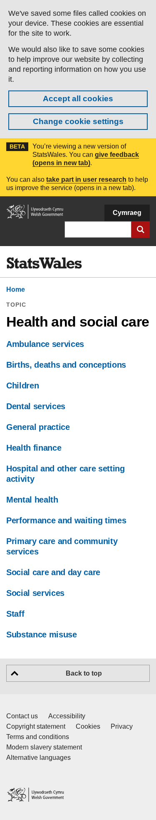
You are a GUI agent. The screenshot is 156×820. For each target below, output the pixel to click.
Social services (35, 593)
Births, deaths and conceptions (66, 364)
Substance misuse (41, 634)
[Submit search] (140, 229)
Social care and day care (53, 572)
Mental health (32, 499)
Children (22, 385)
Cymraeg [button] (127, 212)
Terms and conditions (37, 736)
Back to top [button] (84, 673)
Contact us (22, 716)
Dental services (35, 406)
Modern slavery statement (44, 747)
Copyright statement (35, 726)
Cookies (88, 726)
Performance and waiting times (66, 520)
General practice (38, 427)
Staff (15, 613)
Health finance (33, 447)
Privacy (122, 726)
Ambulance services (45, 344)
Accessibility (66, 716)
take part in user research (86, 179)
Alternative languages (38, 757)
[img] (44, 263)
